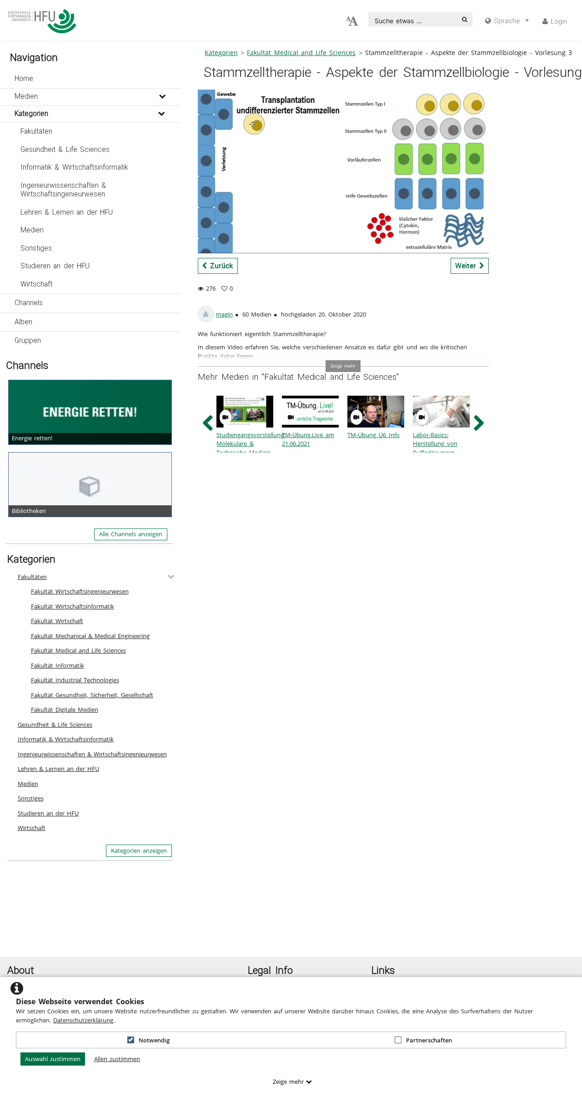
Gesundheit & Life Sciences (65, 150)
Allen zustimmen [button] (117, 1059)
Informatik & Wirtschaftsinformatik (74, 167)
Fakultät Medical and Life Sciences (78, 650)
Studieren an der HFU (55, 266)
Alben (23, 322)
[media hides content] (162, 97)
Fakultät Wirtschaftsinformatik (72, 606)
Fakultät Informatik (57, 665)
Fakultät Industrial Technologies (75, 680)
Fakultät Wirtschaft (57, 621)
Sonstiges (36, 248)
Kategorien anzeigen (139, 850)
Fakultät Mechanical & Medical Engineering (90, 636)
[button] (90, 79)
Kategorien (31, 114)
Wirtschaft (36, 284)
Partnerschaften (429, 1040)
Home (24, 79)
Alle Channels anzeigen (130, 534)
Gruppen (28, 341)
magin (224, 314)
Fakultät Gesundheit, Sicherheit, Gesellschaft (92, 695)
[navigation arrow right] (478, 423)
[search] (413, 19)
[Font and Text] (352, 21)
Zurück (220, 266)
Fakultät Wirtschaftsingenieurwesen (80, 591)
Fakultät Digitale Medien (64, 709)
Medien (26, 96)
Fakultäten (36, 131)
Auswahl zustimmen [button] (52, 1059)
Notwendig (154, 1040)
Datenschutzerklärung (83, 1020)
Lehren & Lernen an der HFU (66, 212)
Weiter (467, 266)
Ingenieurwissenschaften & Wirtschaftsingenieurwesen (63, 190)
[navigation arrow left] (208, 423)
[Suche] (464, 19)
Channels (29, 303)
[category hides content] (168, 576)
